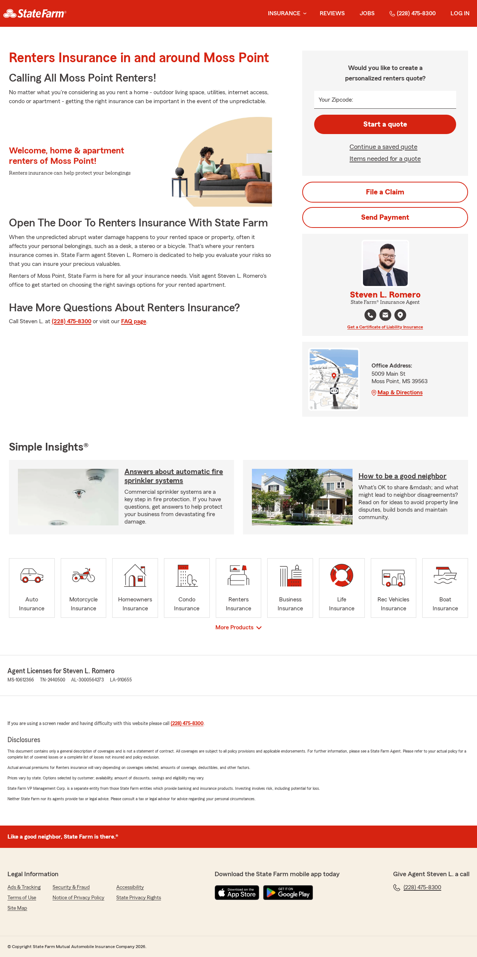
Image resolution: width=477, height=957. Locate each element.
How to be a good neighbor (402, 476)
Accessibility (130, 887)
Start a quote (385, 124)
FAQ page (133, 321)
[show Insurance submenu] (303, 14)
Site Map (17, 908)
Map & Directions (400, 392)
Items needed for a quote (385, 158)
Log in (460, 13)
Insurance (284, 13)
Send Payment (385, 217)
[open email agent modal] (385, 316)
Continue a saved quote (383, 146)
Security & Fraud (71, 887)
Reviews (332, 13)
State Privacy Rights (138, 897)
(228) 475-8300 (416, 13)
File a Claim (385, 192)
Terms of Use (21, 897)
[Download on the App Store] (237, 892)
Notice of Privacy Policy (78, 897)
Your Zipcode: (336, 100)
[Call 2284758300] (370, 315)
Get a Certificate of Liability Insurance (385, 327)
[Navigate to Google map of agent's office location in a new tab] (400, 315)
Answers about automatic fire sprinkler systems (173, 476)
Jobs (367, 13)
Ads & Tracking (24, 887)
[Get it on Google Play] (288, 892)
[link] (35, 13)
